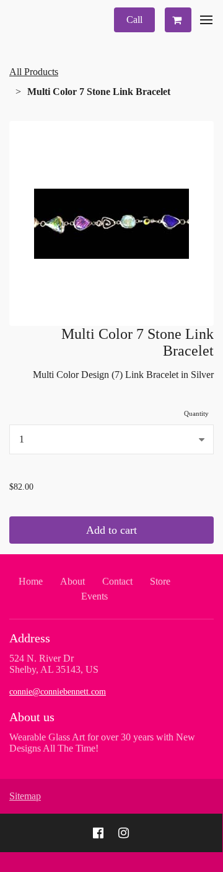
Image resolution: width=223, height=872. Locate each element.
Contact (117, 581)
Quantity (196, 413)
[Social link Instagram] (123, 833)
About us (32, 717)
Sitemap (25, 796)
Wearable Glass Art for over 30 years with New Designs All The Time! (102, 742)
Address (29, 638)
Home (31, 581)
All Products (33, 71)
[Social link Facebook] (98, 833)
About (72, 581)
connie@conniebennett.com (57, 691)
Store (160, 581)
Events (94, 596)
